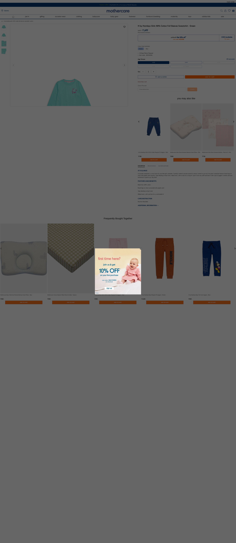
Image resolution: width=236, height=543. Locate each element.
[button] (141, 249)
